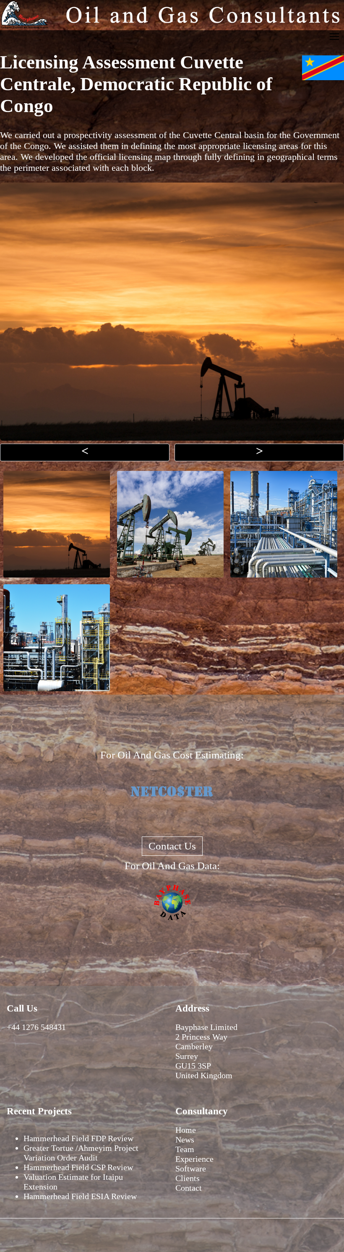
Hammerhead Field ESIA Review (80, 1196)
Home (185, 1129)
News (184, 1139)
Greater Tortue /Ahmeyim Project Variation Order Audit (80, 1152)
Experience (194, 1158)
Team (184, 1149)
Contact (188, 1187)
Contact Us (172, 846)
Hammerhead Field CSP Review (78, 1167)
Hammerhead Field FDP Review (78, 1138)
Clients (187, 1178)
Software (190, 1168)
